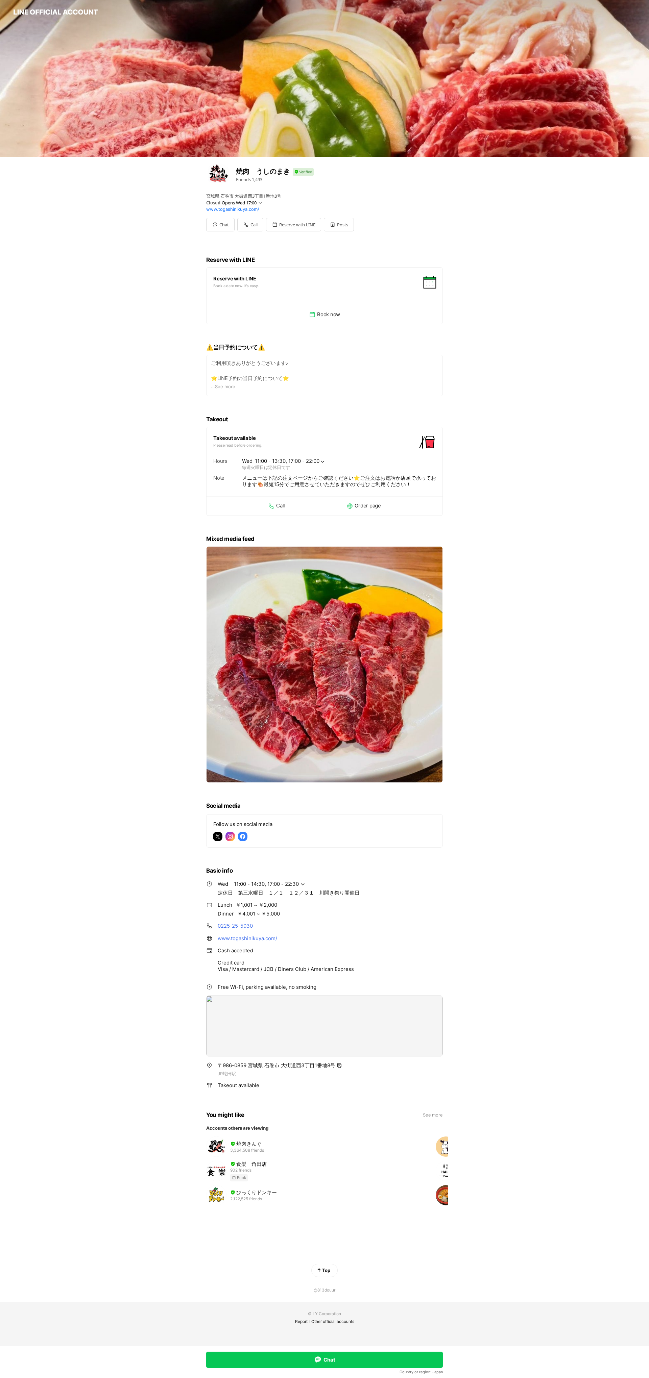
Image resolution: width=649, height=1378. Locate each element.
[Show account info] (303, 172)
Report (301, 1321)
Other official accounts (332, 1321)
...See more (223, 386)
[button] (293, 224)
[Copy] (339, 1065)
